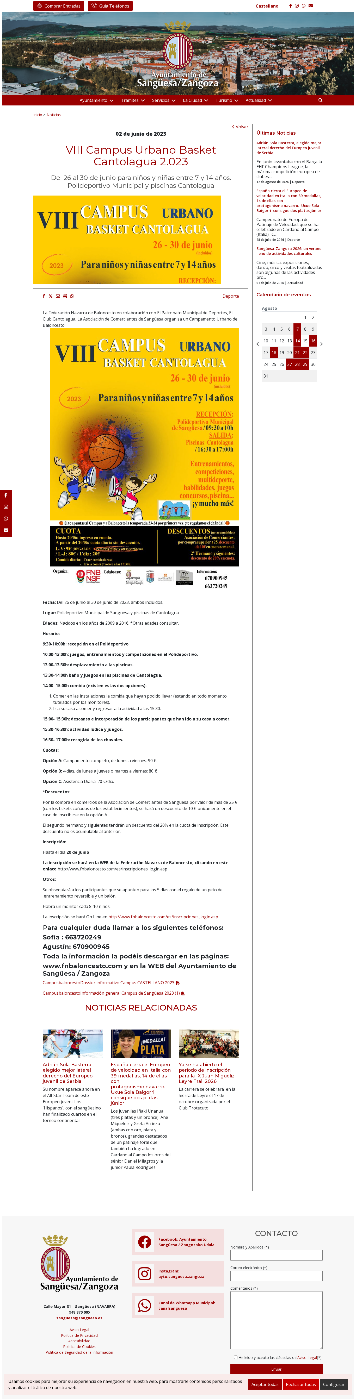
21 (297, 352)
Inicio (37, 114)
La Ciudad (192, 100)
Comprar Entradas (63, 6)
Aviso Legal (79, 1329)
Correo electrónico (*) (248, 1267)
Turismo (224, 100)
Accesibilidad (79, 1340)
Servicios (160, 100)
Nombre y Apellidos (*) (249, 1247)
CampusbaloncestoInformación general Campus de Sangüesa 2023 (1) (111, 993)
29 (305, 364)
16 (313, 341)
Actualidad (256, 100)
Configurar (334, 1384)
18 (274, 352)
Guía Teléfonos (114, 6)
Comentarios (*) (244, 1288)
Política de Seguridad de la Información (79, 1352)
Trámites (130, 100)
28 (297, 364)
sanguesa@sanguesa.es (79, 1317)
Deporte (231, 296)
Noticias (54, 114)
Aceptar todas (265, 1384)
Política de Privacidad (79, 1335)
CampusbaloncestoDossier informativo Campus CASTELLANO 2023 (108, 983)
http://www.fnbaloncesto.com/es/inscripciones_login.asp (163, 917)
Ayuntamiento (93, 100)
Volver (241, 127)
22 (305, 352)
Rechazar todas (301, 1384)
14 (297, 341)
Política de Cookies (79, 1346)
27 (289, 364)
